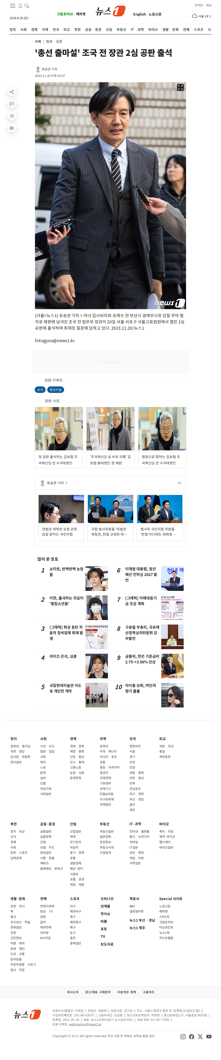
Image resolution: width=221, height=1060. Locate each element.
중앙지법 (56, 389)
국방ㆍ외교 (166, 746)
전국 (132, 739)
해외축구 (75, 922)
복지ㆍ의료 (166, 832)
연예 (43, 899)
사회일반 (45, 794)
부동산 (104, 824)
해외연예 (45, 927)
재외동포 (164, 757)
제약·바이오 (167, 837)
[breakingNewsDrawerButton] (20, 5)
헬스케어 (164, 842)
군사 (13, 837)
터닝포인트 (166, 927)
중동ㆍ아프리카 (110, 767)
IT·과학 (135, 824)
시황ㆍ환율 (47, 858)
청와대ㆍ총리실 (20, 746)
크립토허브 (65, 14)
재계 (73, 837)
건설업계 (105, 853)
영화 (43, 917)
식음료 (74, 874)
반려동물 (16, 959)
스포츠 (75, 899)
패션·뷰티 (76, 869)
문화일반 (16, 927)
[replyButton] (11, 104)
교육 (43, 757)
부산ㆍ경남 (136, 799)
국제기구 (105, 789)
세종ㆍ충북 (136, 773)
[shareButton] (11, 91)
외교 (162, 739)
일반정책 (105, 837)
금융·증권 (47, 824)
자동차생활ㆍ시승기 (23, 965)
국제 (103, 739)
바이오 (164, 824)
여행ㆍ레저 (17, 943)
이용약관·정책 (126, 992)
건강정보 (16, 938)
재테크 (44, 863)
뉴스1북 (164, 933)
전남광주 (135, 789)
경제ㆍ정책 (77, 746)
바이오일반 (166, 848)
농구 (73, 933)
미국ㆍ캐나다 (108, 751)
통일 (162, 751)
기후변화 (105, 783)
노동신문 (155, 14)
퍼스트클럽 (166, 938)
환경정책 (75, 778)
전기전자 (75, 842)
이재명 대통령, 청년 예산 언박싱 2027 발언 (141, 574)
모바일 (133, 842)
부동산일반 (107, 832)
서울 (132, 751)
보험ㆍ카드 (47, 848)
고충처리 (148, 992)
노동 (43, 767)
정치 (13, 739)
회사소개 (72, 992)
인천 (132, 762)
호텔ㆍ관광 (77, 879)
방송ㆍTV (46, 911)
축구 (73, 917)
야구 (73, 906)
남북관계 (16, 858)
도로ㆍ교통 (17, 954)
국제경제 (105, 778)
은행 (43, 842)
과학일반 (135, 863)
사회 (43, 739)
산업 (73, 824)
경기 (132, 757)
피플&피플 (106, 794)
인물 (43, 783)
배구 (73, 927)
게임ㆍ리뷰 (136, 858)
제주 (132, 810)
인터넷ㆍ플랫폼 (139, 832)
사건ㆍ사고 (47, 746)
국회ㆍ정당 (17, 751)
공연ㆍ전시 (17, 906)
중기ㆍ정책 (77, 853)
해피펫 (81, 14)
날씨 (43, 778)
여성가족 (45, 789)
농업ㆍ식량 (77, 773)
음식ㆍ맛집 (17, 970)
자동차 (74, 848)
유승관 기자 (49, 69)
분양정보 (105, 842)
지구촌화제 (107, 799)
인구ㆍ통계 (77, 762)
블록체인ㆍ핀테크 (51, 869)
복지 (43, 762)
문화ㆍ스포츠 (18, 853)
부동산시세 (107, 848)
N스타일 (45, 938)
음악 (43, 922)
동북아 (104, 746)
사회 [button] (38, 41)
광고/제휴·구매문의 (97, 992)
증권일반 (45, 853)
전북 (132, 783)
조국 (40, 389)
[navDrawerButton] (12, 5)
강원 (132, 767)
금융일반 (45, 832)
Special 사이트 (171, 899)
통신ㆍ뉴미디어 (139, 837)
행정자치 (135, 746)
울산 (132, 805)
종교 (13, 917)
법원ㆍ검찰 (47, 751)
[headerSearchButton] (27, 5)
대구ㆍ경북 (136, 794)
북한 (13, 824)
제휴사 (134, 899)
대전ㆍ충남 (136, 778)
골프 (73, 938)
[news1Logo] (27, 1014)
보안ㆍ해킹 (136, 853)
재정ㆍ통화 (77, 751)
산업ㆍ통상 (77, 757)
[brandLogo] (110, 10)
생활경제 (75, 863)
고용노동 (75, 767)
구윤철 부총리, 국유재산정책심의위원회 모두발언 (142, 633)
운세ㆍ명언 (17, 949)
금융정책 (45, 837)
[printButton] (11, 128)
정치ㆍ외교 (17, 832)
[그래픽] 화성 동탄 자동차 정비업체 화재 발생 (66, 633)
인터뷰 (44, 933)
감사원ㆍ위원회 (20, 757)
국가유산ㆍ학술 (20, 922)
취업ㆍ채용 (77, 885)
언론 (13, 933)
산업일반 (75, 832)
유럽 (102, 762)
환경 (43, 773)
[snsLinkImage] (183, 1036)
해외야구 (75, 911)
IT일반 (133, 848)
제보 (209, 5)
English (139, 14)
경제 (73, 739)
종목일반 (75, 943)
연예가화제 (47, 906)
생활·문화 (17, 899)
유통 (73, 858)
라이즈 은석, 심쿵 (63, 656)
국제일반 (105, 805)
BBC (132, 906)
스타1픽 (164, 917)
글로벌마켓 (136, 911)
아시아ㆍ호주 (108, 757)
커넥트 (199, 5)
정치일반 (16, 762)
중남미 (104, 773)
